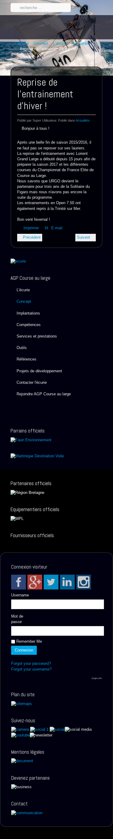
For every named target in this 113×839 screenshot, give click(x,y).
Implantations (28, 313)
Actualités (83, 120)
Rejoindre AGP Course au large (44, 394)
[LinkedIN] (67, 582)
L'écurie (23, 290)
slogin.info (97, 678)
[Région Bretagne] (27, 492)
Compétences (29, 324)
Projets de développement (39, 371)
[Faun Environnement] (31, 439)
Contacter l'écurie (32, 382)
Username (20, 595)
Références (26, 359)
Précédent (31, 237)
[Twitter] (51, 582)
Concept (24, 301)
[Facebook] (18, 582)
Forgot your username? (31, 669)
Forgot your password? (31, 663)
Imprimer (31, 228)
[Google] (34, 582)
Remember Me (28, 641)
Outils (22, 347)
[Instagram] (83, 582)
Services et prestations (37, 336)
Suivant (84, 237)
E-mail (56, 228)
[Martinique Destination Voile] (37, 456)
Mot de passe (17, 619)
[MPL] (17, 518)
